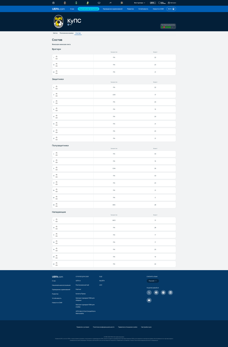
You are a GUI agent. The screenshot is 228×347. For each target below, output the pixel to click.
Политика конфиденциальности (103, 327)
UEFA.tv (78, 281)
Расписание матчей (82, 285)
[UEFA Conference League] (76, 3)
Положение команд (66, 33)
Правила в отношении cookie (127, 327)
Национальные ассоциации (61, 285)
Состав (78, 33)
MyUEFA (102, 281)
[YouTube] (149, 302)
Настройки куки (146, 327)
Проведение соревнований (61, 289)
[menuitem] (72, 9)
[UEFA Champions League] (53, 3)
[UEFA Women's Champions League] (99, 3)
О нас (54, 281)
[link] (72, 9)
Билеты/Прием (81, 294)
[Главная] (57, 277)
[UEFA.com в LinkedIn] (170, 294)
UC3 (100, 285)
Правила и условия (83, 327)
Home (58, 9)
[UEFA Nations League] (121, 3)
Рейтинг (78, 289)
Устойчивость (56, 298)
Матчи (55, 33)
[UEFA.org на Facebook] (156, 294)
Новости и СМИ (57, 303)
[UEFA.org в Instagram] (163, 294)
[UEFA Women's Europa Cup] (87, 3)
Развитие (55, 294)
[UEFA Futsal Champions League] (110, 3)
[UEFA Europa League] (64, 3)
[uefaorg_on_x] (149, 294)
